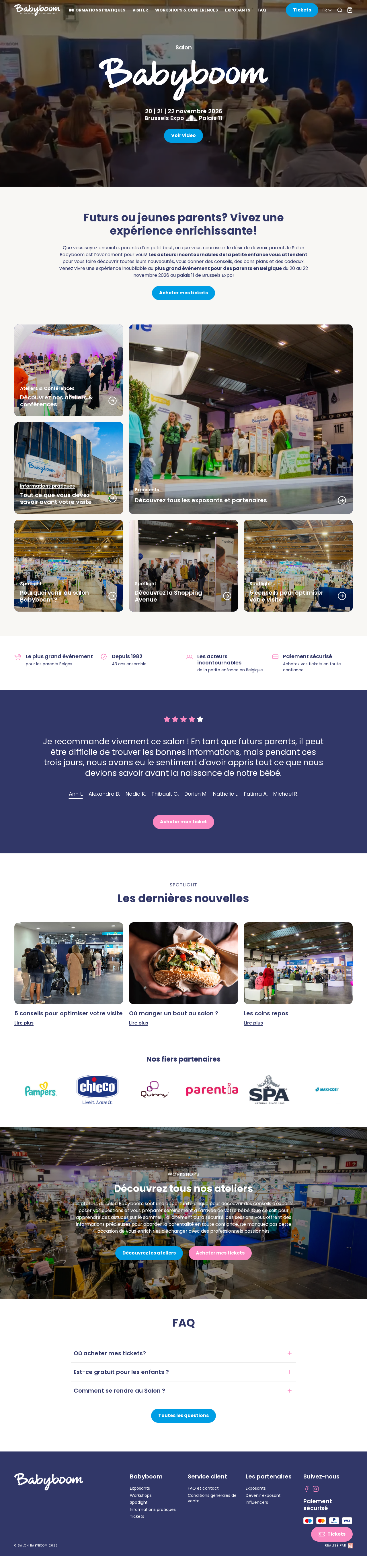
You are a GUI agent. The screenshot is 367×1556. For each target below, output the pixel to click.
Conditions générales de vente (212, 1498)
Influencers (257, 1502)
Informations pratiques (153, 1509)
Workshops (141, 1495)
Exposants (140, 1488)
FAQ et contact (203, 1488)
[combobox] (328, 10)
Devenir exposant (263, 1495)
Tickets (137, 1516)
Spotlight (139, 1502)
